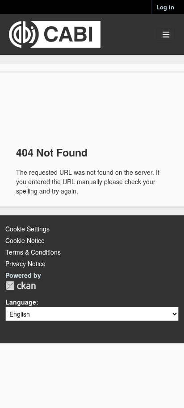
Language (20, 301)
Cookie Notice (25, 240)
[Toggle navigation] (166, 34)
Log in (165, 7)
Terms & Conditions (33, 251)
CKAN (20, 285)
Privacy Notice (25, 263)
